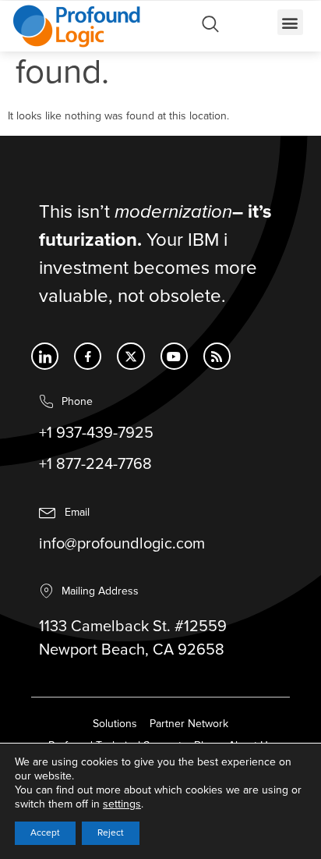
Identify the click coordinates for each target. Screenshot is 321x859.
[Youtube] (174, 356)
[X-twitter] (130, 356)
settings (122, 804)
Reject (110, 833)
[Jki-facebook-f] (87, 356)
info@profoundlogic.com (122, 543)
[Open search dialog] (210, 28)
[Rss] (217, 356)
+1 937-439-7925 (96, 433)
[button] (290, 22)
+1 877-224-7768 (95, 464)
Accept (45, 833)
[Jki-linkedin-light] (44, 356)
